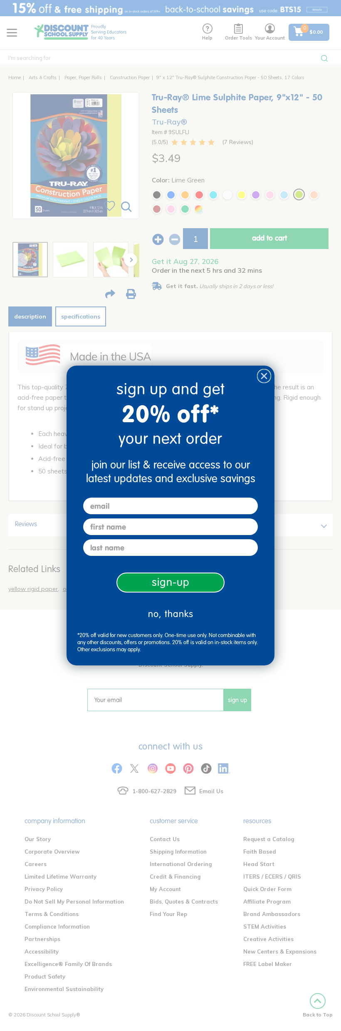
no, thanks (170, 614)
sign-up (171, 582)
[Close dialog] (264, 376)
